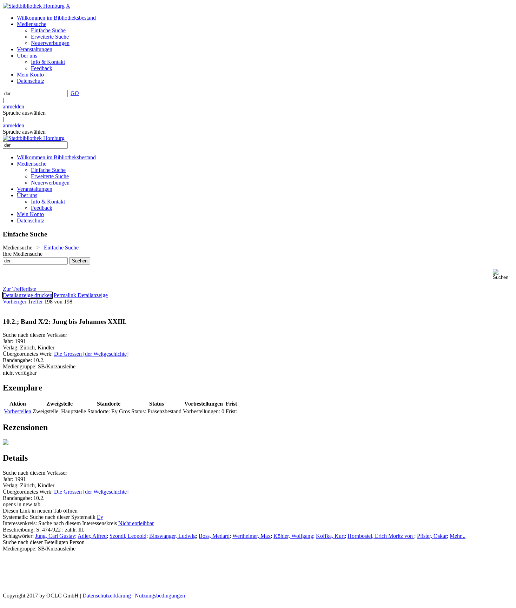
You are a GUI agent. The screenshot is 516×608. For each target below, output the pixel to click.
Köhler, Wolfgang (293, 536)
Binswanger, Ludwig (172, 536)
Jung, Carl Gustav (55, 536)
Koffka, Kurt (330, 536)
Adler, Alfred (92, 536)
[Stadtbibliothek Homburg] (34, 6)
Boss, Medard (214, 536)
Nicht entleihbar (136, 523)
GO (75, 93)
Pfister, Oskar (432, 536)
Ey (100, 517)
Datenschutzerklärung (106, 596)
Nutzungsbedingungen (160, 596)
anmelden (13, 106)
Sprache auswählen (24, 113)
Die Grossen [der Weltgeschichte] (91, 354)
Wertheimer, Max (251, 536)
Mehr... (457, 536)
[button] (503, 274)
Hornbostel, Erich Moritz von (381, 536)
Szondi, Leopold (128, 536)
